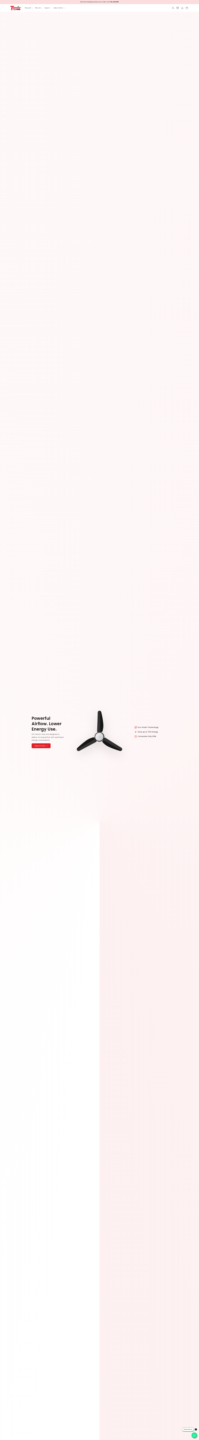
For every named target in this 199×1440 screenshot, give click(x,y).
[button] (29, 8)
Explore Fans (40, 746)
